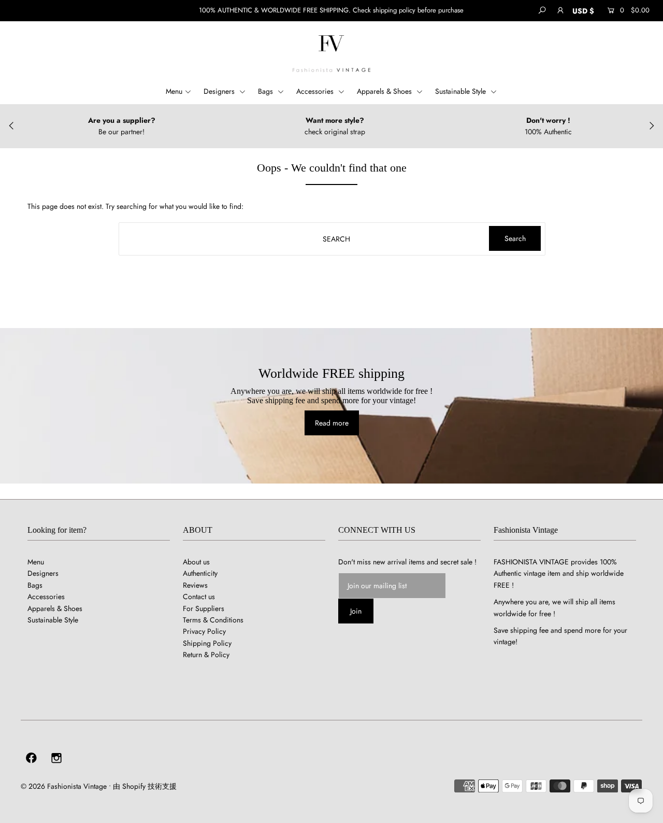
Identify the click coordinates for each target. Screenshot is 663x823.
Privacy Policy (204, 631)
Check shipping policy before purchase (408, 10)
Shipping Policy (207, 643)
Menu (174, 91)
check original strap (335, 131)
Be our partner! (121, 131)
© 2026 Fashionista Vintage (64, 786)
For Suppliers (203, 608)
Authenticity (200, 573)
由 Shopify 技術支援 (145, 786)
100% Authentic (548, 131)
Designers (220, 91)
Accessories (316, 91)
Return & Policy (206, 654)
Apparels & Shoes (385, 91)
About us (196, 562)
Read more (332, 423)
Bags (266, 91)
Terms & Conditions (213, 620)
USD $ (583, 11)
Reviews (195, 585)
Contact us (199, 596)
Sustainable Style (461, 91)
